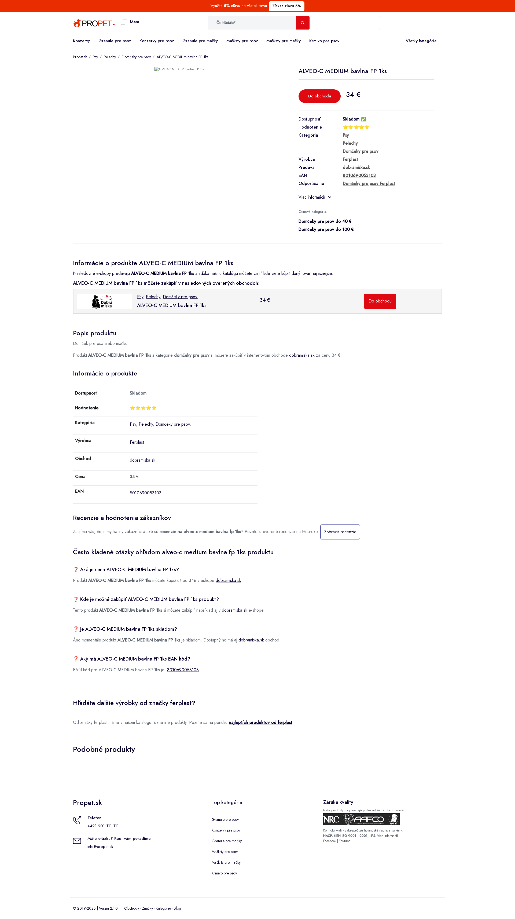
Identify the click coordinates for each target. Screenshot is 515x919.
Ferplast (137, 442)
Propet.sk (80, 57)
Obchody (131, 908)
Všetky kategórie (421, 41)
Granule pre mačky (200, 41)
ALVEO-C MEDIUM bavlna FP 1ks (182, 57)
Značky (147, 908)
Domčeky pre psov (136, 57)
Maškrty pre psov (242, 41)
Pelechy (110, 57)
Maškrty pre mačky (283, 41)
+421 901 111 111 (103, 826)
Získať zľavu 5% (286, 6)
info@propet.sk (100, 846)
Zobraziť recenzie (340, 532)
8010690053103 (145, 493)
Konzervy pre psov (156, 41)
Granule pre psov (114, 41)
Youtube (344, 840)
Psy (95, 57)
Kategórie (163, 908)
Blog (177, 908)
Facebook (329, 840)
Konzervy (81, 41)
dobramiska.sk (302, 355)
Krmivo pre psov (324, 41)
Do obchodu (319, 96)
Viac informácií (312, 197)
